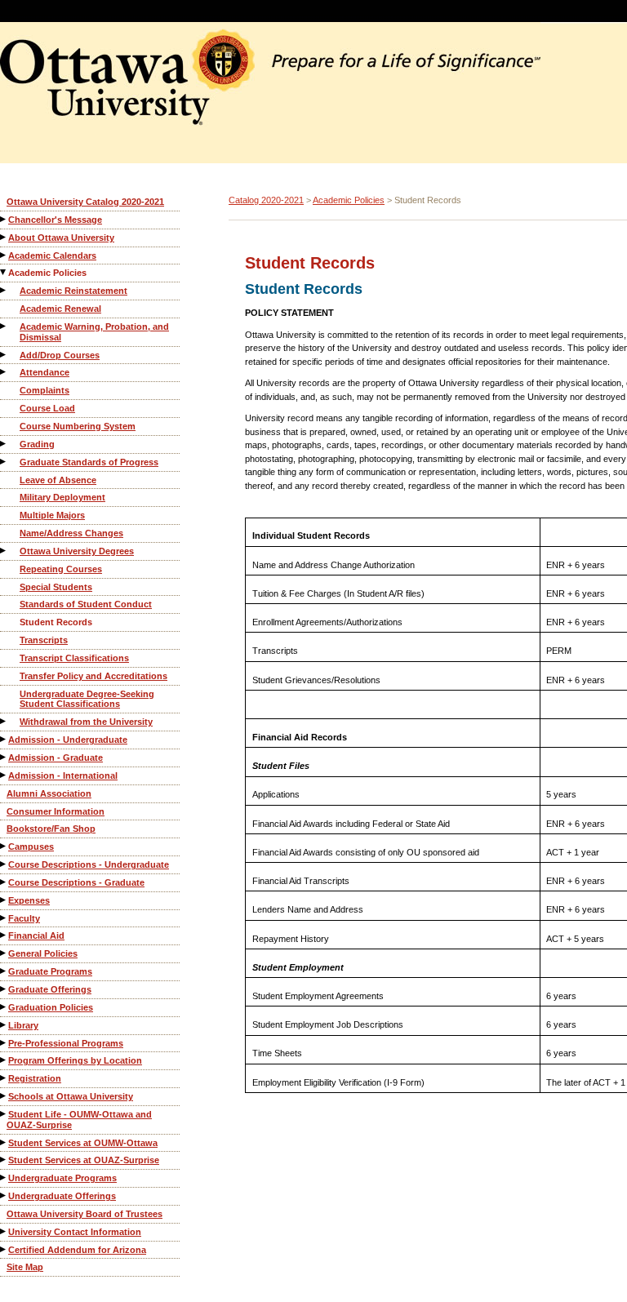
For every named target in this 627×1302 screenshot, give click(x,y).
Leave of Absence (58, 480)
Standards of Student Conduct (86, 604)
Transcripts (44, 640)
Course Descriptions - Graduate (76, 882)
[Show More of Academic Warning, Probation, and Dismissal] (4, 326)
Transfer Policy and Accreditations (93, 676)
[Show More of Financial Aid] (4, 935)
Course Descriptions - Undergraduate (88, 864)
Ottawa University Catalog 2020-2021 (85, 202)
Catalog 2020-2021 (266, 200)
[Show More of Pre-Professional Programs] (4, 1042)
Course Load (47, 408)
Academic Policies (47, 273)
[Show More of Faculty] (4, 918)
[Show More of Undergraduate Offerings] (4, 1195)
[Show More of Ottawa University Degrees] (4, 550)
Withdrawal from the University (86, 722)
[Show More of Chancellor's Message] (4, 219)
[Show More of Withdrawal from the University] (4, 721)
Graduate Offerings (49, 989)
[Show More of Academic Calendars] (4, 255)
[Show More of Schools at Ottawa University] (4, 1096)
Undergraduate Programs (62, 1178)
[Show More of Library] (4, 1025)
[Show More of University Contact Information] (4, 1231)
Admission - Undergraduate (67, 739)
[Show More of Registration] (4, 1078)
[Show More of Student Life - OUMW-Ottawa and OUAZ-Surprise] (4, 1114)
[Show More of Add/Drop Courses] (4, 354)
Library (23, 1025)
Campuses (31, 846)
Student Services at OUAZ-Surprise (83, 1160)
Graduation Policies (50, 1007)
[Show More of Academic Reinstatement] (4, 290)
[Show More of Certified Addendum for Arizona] (4, 1249)
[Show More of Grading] (4, 443)
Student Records (56, 622)
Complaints (44, 390)
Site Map (25, 1267)
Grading (37, 444)
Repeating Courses (61, 569)
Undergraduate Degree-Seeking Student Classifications (87, 699)
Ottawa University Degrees (77, 551)
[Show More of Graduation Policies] (4, 1007)
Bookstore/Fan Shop (51, 828)
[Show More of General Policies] (4, 953)
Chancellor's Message (55, 219)
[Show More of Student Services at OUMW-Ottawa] (4, 1142)
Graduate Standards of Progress (89, 462)
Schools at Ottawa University (70, 1096)
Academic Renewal (60, 308)
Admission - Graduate (55, 757)
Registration (34, 1078)
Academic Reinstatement (73, 291)
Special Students (56, 587)
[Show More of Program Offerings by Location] (4, 1060)
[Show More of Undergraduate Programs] (4, 1177)
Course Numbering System (78, 426)
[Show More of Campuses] (4, 846)
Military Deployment (62, 497)
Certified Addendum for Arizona (77, 1250)
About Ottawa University (61, 237)
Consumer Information (55, 811)
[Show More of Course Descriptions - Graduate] (4, 882)
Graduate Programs (50, 971)
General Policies (43, 953)
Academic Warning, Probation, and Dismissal (94, 332)
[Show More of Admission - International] (4, 775)
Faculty (24, 918)
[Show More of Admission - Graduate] (4, 757)
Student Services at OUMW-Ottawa (83, 1143)
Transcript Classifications (74, 658)
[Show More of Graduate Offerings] (4, 989)
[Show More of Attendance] (4, 371)
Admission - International (63, 775)
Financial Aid (36, 935)
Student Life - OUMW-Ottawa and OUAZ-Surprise (79, 1119)
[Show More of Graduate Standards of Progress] (4, 461)
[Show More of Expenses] (4, 900)
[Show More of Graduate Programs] (4, 971)
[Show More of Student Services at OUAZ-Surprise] (4, 1159)
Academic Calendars (52, 255)
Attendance (44, 372)
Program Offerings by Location (75, 1060)
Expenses (29, 900)
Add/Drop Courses (60, 355)
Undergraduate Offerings (62, 1196)
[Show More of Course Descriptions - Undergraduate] (4, 864)
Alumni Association (49, 793)
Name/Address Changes (71, 533)
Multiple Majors (52, 515)
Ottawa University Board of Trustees (84, 1214)
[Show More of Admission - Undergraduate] (4, 739)
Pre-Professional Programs (65, 1043)
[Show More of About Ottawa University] (4, 237)
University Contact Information (74, 1232)
